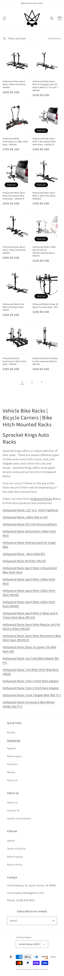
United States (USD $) (30, 944)
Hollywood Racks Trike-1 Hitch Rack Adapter (31, 681)
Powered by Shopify (40, 969)
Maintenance (14, 756)
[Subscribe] (53, 921)
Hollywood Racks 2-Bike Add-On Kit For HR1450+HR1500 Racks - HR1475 (44, 251)
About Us (12, 780)
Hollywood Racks (41, 499)
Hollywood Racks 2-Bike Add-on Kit (25, 517)
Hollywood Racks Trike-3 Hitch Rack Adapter (31, 688)
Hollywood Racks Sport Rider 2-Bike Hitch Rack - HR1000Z (45, 195)
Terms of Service (16, 848)
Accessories (13, 740)
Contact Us (13, 810)
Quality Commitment (19, 818)
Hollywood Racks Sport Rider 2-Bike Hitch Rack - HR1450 (15, 250)
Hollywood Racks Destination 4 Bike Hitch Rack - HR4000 (14, 361)
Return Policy (15, 864)
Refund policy (15, 856)
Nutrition (12, 764)
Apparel (11, 748)
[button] (4, 18)
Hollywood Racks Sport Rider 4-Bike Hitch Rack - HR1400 (15, 84)
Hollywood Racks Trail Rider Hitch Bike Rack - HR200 (14, 307)
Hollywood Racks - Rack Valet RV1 (24, 554)
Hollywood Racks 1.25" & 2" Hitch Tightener (30, 510)
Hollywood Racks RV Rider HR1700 (24, 561)
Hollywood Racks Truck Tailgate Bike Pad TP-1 (32, 695)
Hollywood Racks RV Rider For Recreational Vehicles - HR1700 (45, 361)
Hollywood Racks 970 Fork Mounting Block (30, 524)
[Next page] (42, 382)
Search (11, 840)
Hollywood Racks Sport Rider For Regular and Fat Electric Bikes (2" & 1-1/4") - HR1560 (46, 85)
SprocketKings (27, 969)
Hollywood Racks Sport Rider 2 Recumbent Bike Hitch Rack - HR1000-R (44, 141)
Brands (11, 732)
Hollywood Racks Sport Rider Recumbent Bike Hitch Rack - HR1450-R (14, 195)
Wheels (11, 772)
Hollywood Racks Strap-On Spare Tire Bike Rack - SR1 (46, 305)
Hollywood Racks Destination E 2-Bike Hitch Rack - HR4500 (15, 141)
